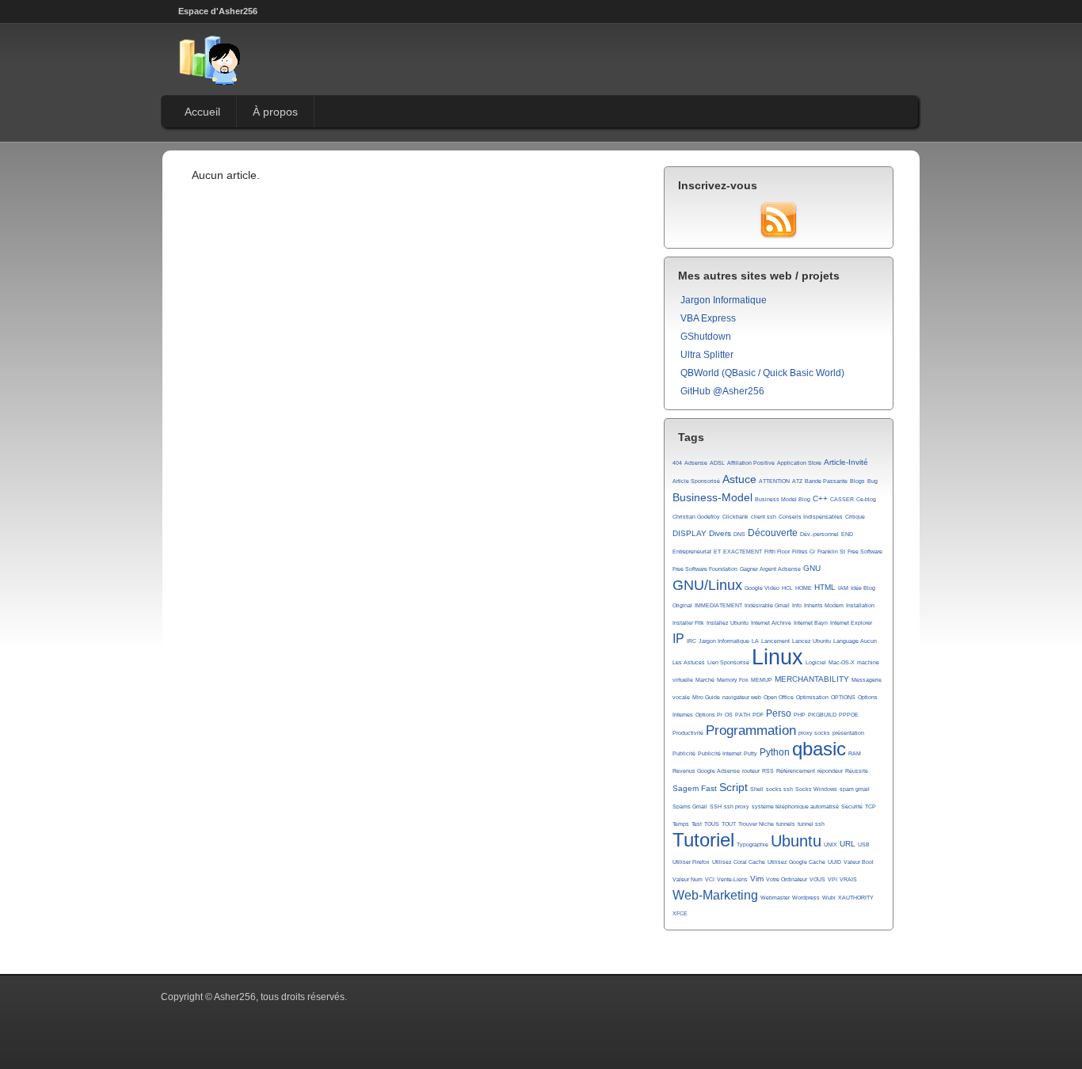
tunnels (785, 824)
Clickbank (735, 516)
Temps (680, 824)
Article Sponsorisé (696, 481)
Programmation (751, 730)
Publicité (683, 753)
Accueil (202, 111)
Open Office (779, 697)
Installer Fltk (688, 623)
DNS (739, 534)
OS (729, 714)
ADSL (717, 463)
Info (797, 605)
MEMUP (761, 680)
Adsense (695, 463)
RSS (768, 771)
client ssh (763, 516)
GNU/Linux (707, 585)
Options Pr (708, 714)
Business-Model (712, 497)
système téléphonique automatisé (795, 806)
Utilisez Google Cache (796, 862)
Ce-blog (866, 499)
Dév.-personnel (819, 534)
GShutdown (705, 336)
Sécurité (852, 806)
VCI (709, 879)
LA (755, 641)
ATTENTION (774, 481)
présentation (848, 733)
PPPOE (849, 714)
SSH (716, 806)
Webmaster (775, 897)
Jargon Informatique (723, 300)
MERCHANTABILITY (812, 679)
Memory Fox (733, 680)
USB (864, 844)
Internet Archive (771, 623)
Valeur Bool (859, 862)
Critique (855, 516)
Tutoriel (703, 840)
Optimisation (812, 697)
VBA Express (708, 318)
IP (678, 638)
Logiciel (816, 662)
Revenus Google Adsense (706, 771)
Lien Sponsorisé (728, 662)
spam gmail (855, 789)
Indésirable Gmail (767, 605)
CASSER (842, 499)
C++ (820, 498)
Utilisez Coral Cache (738, 862)
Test (696, 824)
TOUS (711, 824)
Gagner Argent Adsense (770, 569)
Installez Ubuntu (728, 623)
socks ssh (779, 789)
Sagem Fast (694, 788)
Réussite (856, 771)
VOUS (817, 879)
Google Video (762, 588)
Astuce (739, 479)
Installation (860, 605)
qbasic (819, 749)
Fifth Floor (777, 551)
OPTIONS (843, 697)
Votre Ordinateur (786, 879)
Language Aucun (855, 641)
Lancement (775, 641)
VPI (832, 879)
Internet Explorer (851, 623)
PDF (758, 714)
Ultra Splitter (706, 354)
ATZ (797, 481)
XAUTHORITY (856, 897)
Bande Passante (826, 481)
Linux (777, 657)
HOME (803, 588)
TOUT (729, 824)
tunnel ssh (811, 824)
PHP (800, 714)
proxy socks (814, 733)
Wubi (829, 897)
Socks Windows (816, 789)
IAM (843, 588)
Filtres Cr (803, 551)
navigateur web (741, 697)
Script (733, 787)
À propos (275, 111)
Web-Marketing (715, 895)
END (847, 534)
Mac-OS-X (842, 662)
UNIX (830, 844)
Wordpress (806, 897)
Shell (757, 789)
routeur (751, 771)
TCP (870, 806)
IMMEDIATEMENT (718, 605)
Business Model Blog (782, 499)
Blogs (857, 481)
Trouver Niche (756, 824)
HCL (787, 588)
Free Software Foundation (704, 569)
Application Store (799, 463)
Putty (750, 753)
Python (775, 752)
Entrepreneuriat (691, 551)
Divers (720, 533)
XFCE (680, 913)
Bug (872, 481)
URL (847, 843)
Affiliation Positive (751, 463)
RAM (854, 753)
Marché (704, 680)
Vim (757, 878)
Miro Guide (706, 697)
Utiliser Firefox (691, 862)
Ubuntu (796, 841)
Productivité (687, 733)
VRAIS (848, 879)
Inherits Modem (824, 605)
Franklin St (831, 551)
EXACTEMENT (742, 551)
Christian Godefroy (696, 516)
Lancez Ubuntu (811, 641)
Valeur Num (687, 879)
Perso (778, 713)
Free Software (865, 551)
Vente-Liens (732, 879)
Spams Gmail (689, 806)
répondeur (830, 771)
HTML (825, 587)
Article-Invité (846, 462)
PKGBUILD (822, 714)
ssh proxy (736, 806)
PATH (742, 714)
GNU (812, 568)
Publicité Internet (719, 753)
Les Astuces (688, 662)
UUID (834, 862)
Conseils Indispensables (811, 516)
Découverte (773, 532)
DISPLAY (689, 533)
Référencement (795, 771)
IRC (691, 641)
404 (677, 463)
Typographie (752, 844)
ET (717, 551)
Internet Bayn (811, 623)
